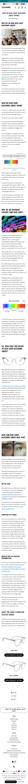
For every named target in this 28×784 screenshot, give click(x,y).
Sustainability (14, 738)
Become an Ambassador (14, 751)
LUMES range (14, 719)
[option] (14, 1)
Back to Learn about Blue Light (15, 710)
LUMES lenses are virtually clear (12, 386)
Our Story (14, 736)
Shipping (14, 725)
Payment (14, 727)
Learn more (21, 781)
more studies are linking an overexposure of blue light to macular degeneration (13, 569)
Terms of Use (14, 757)
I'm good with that (11, 781)
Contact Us (14, 748)
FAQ (14, 723)
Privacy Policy (14, 755)
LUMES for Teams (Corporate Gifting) (14, 753)
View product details (14, 655)
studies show (6, 77)
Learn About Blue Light (14, 742)
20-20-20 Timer (14, 740)
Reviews (14, 721)
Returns (14, 729)
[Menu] (25, 7)
